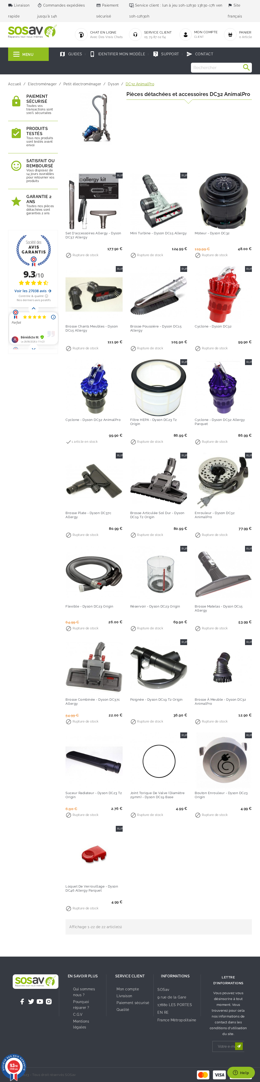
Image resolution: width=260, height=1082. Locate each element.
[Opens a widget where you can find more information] (241, 1073)
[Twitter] (31, 1001)
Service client (130, 976)
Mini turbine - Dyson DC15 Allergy (158, 233)
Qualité (123, 1010)
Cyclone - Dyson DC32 (213, 326)
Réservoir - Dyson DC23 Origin (155, 606)
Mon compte (128, 989)
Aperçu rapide (104, 222)
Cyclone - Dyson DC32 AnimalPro (93, 420)
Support (166, 54)
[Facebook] (22, 1001)
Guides (70, 54)
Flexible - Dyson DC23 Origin (89, 606)
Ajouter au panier (83, 222)
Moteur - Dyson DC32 (212, 233)
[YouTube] (40, 1001)
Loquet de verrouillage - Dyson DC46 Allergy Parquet (92, 888)
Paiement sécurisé (133, 1003)
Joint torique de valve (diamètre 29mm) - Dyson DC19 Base (157, 795)
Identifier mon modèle (117, 54)
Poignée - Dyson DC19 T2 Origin (156, 699)
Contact (199, 54)
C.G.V (78, 1014)
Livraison (124, 996)
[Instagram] (49, 1001)
